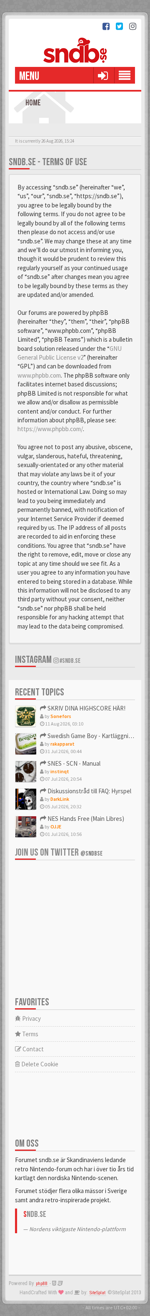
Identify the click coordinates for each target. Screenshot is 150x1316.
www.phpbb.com (39, 375)
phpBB (42, 1283)
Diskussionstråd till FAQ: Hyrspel (88, 791)
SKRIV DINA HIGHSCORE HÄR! (85, 708)
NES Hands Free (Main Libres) (85, 819)
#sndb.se (69, 661)
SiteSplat (97, 1293)
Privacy (31, 1018)
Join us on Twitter (58, 852)
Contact (32, 1049)
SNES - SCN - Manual (73, 763)
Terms (29, 1034)
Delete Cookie (39, 1064)
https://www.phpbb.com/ (50, 429)
